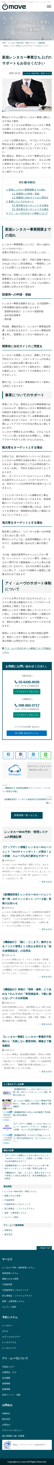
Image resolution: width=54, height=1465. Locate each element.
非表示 (31, 182)
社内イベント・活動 (11, 1395)
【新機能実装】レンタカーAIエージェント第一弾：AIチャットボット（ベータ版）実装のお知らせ (26, 899)
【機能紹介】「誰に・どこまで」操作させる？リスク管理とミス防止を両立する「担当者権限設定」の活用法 (26, 946)
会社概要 (6, 1378)
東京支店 (8, 1234)
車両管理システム (10, 1273)
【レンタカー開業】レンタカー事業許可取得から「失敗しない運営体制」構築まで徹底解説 (26, 1041)
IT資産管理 (9, 1200)
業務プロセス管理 (12, 1196)
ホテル (5, 1331)
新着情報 (41, 43)
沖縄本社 (8, 1230)
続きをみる (47, 882)
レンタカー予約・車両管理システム (18, 1267)
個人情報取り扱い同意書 (13, 1436)
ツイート (8, 757)
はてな (33, 757)
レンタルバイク (9, 1348)
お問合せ (6, 1425)
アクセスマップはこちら (28, 691)
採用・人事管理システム (15, 1213)
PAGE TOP (45, 1248)
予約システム (10, 1317)
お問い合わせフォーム (28, 733)
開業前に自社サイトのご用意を (30, 197)
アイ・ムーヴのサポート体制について (27, 213)
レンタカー (7, 1325)
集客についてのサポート (20, 201)
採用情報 (6, 1383)
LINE (45, 757)
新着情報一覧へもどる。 (26, 815)
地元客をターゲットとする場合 (30, 209)
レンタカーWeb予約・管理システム (22, 43)
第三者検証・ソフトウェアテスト (19, 1208)
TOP (4, 43)
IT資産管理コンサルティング (17, 1204)
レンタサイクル (9, 1342)
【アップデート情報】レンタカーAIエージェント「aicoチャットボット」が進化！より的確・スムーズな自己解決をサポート (26, 851)
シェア (21, 757)
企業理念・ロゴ (9, 1372)
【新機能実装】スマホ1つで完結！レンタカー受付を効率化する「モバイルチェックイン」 (32, 1138)
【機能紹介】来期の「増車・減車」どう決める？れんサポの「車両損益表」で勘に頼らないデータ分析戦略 (26, 994)
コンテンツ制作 (11, 1217)
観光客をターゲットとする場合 (30, 205)
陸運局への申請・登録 (25, 194)
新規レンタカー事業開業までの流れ (26, 189)
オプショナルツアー (11, 1337)
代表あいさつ (8, 1366)
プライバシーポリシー (12, 1430)
